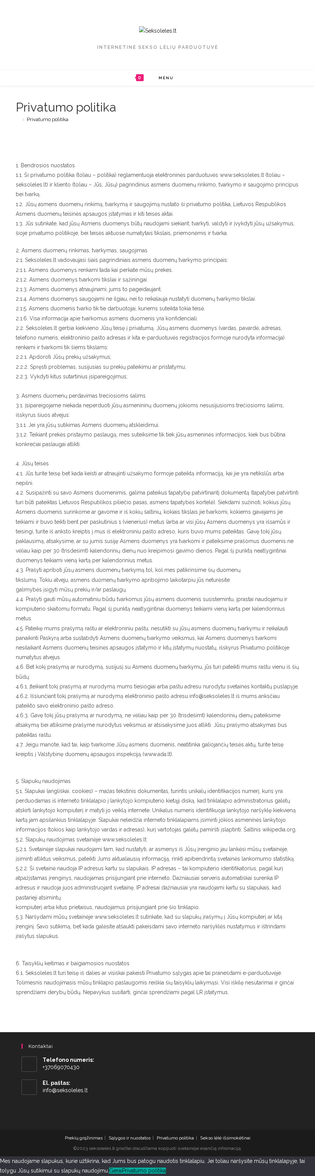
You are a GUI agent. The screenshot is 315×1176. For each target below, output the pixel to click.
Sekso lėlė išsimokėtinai (225, 1138)
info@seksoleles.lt (65, 1090)
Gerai (115, 1171)
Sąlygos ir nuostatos (130, 1138)
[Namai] (18, 119)
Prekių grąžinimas (84, 1138)
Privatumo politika (47, 119)
